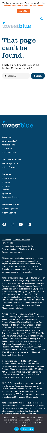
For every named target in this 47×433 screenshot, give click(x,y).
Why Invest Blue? (9, 141)
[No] (43, 423)
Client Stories (9, 212)
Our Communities (9, 152)
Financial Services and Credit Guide (17, 246)
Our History (7, 148)
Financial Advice (9, 178)
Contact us (6, 240)
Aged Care (6, 193)
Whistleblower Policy (28, 249)
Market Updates (10, 208)
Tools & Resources (11, 159)
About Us (6, 137)
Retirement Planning (10, 197)
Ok (16, 429)
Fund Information (9, 249)
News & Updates (10, 204)
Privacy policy (27, 429)
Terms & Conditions (21, 240)
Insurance (6, 186)
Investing (6, 182)
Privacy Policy (8, 243)
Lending (5, 190)
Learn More (24, 11)
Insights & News (9, 167)
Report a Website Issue (12, 252)
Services (6, 174)
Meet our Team (8, 145)
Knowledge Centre (10, 163)
